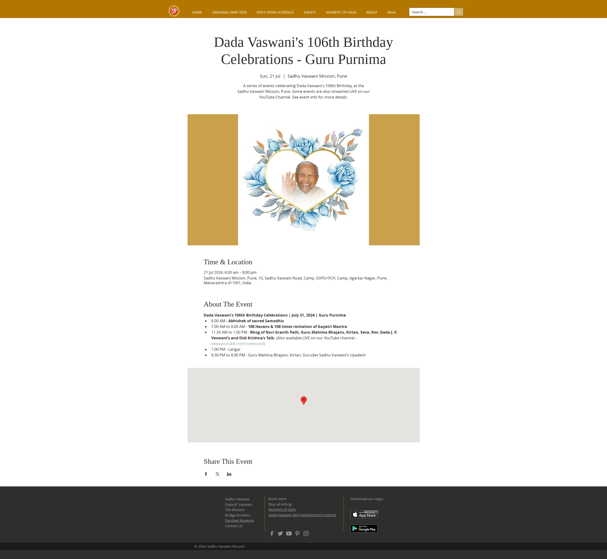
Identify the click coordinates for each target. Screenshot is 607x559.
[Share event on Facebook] (206, 474)
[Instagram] (306, 533)
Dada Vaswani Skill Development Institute (302, 514)
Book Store (277, 498)
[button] (371, 12)
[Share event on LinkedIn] (229, 474)
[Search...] (458, 12)
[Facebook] (271, 533)
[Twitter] (280, 533)
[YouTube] (288, 533)
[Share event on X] (217, 474)
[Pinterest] (297, 533)
